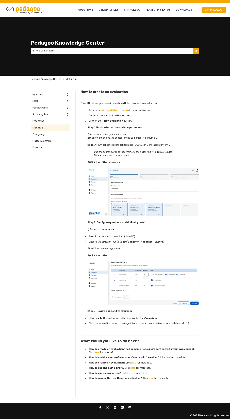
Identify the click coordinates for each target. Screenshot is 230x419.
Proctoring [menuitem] (38, 121)
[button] (67, 95)
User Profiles (109, 9)
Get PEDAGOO (214, 9)
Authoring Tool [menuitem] (40, 114)
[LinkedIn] (115, 407)
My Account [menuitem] (38, 94)
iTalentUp (71, 79)
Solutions (85, 9)
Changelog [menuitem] (38, 134)
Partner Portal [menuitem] (40, 107)
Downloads (184, 9)
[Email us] (130, 407)
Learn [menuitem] (35, 101)
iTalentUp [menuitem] (37, 127)
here (97, 352)
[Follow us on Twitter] (107, 407)
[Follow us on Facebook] (100, 407)
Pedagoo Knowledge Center (68, 43)
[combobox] (112, 51)
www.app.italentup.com (114, 110)
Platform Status (157, 9)
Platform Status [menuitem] (41, 141)
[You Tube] (122, 407)
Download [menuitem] (37, 147)
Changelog (132, 9)
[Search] (196, 51)
